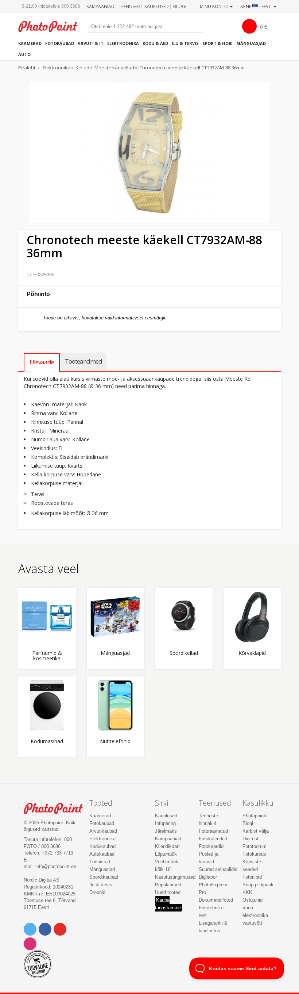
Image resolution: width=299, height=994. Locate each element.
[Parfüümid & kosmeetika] (47, 617)
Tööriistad (99, 861)
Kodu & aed (155, 43)
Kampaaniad (100, 6)
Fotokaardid (211, 846)
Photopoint (51, 26)
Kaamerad (30, 43)
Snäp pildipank (257, 884)
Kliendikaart (167, 846)
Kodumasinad (47, 741)
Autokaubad (101, 854)
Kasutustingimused (175, 877)
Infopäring (165, 823)
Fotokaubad (59, 43)
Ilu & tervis (185, 43)
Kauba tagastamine (168, 903)
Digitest (250, 838)
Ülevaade (42, 362)
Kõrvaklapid (252, 653)
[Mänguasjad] (115, 617)
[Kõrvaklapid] (252, 617)
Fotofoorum (254, 846)
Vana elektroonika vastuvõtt (255, 915)
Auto (24, 54)
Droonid (97, 892)
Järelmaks (166, 831)
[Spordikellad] (184, 617)
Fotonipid (252, 877)
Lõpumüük (166, 854)
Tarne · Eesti (255, 6)
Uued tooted (167, 892)
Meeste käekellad (114, 67)
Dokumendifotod (216, 900)
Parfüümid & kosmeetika (47, 656)
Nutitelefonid (115, 741)
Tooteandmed (83, 361)
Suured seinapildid (218, 869)
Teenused (129, 6)
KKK (247, 892)
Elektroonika (123, 43)
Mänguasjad (251, 43)
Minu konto (214, 6)
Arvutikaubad (103, 831)
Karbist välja (255, 831)
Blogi (179, 6)
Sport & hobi (217, 43)
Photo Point (57, 808)
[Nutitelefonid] (115, 705)
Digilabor (208, 877)
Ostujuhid (252, 900)
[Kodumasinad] (47, 705)
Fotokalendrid (213, 838)
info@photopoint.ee (55, 866)
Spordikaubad (103, 877)
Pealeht (26, 67)
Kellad (82, 67)
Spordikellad (184, 653)
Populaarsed (168, 884)
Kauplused (156, 6)
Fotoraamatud (213, 831)
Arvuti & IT (91, 43)
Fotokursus (254, 854)
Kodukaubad (102, 846)
